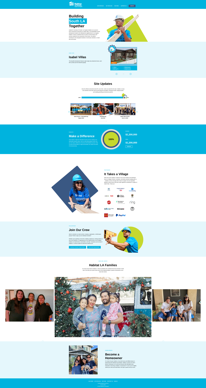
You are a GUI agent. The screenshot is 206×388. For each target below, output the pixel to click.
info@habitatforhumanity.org (103, 383)
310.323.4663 (103, 384)
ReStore (116, 5)
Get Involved (109, 5)
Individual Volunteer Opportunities (77, 247)
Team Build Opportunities (94, 247)
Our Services (100, 5)
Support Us (123, 5)
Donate (132, 5)
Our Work (90, 381)
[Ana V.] (103, 306)
